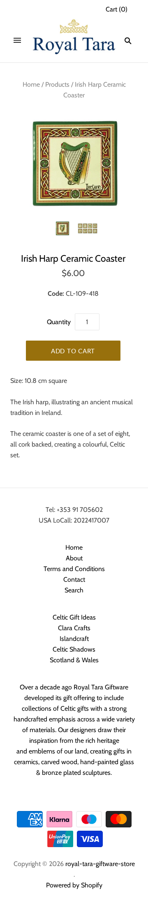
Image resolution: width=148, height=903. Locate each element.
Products (57, 84)
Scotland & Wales (74, 660)
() (116, 9)
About (74, 558)
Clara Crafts (74, 628)
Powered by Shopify (74, 885)
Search (74, 590)
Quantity (59, 322)
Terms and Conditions (74, 569)
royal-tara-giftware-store (100, 864)
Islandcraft (74, 639)
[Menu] (17, 40)
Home (31, 84)
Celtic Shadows (74, 649)
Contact (74, 579)
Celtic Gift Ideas (74, 617)
